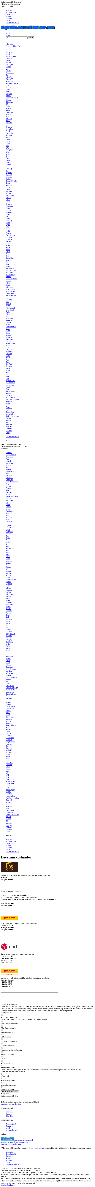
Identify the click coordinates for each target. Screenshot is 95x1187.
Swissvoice (10, 738)
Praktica (8, 613)
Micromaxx (10, 594)
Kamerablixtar (11, 725)
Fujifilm (8, 696)
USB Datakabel (11, 677)
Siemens (9, 736)
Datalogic (9, 457)
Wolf (7, 758)
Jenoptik (9, 575)
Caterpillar (9, 532)
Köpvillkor (10, 18)
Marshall (9, 453)
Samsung (9, 619)
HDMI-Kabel (11, 690)
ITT (7, 523)
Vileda (8, 713)
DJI (7, 503)
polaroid (9, 611)
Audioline (9, 750)
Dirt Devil (9, 763)
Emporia (9, 748)
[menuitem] (50, 10)
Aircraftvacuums (12, 482)
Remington (10, 810)
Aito (7, 550)
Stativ (8, 542)
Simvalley (9, 528)
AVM (8, 729)
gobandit (9, 665)
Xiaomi (8, 792)
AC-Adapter (10, 781)
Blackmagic (10, 667)
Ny (7, 467)
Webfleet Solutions (12, 798)
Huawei (8, 702)
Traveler (9, 632)
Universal (9, 813)
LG (7, 773)
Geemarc (9, 823)
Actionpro (9, 644)
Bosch (8, 756)
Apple (8, 802)
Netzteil (8, 507)
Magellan (9, 461)
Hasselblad (10, 657)
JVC (7, 652)
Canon (8, 557)
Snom (8, 715)
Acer (7, 544)
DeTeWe (9, 521)
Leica (8, 586)
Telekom (9, 740)
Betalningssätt (11, 12)
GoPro (8, 650)
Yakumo (9, 636)
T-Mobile (9, 827)
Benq (8, 555)
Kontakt (8, 16)
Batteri (8, 648)
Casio (8, 559)
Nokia (8, 684)
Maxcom (9, 825)
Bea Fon (9, 517)
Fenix (8, 505)
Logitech (9, 492)
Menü (8, 33)
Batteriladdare (11, 694)
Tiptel (8, 530)
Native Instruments (12, 815)
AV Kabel (9, 671)
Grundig (9, 752)
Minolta (8, 596)
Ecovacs (9, 765)
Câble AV (9, 478)
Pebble (8, 704)
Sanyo (8, 621)
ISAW (8, 646)
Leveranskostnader (12, 23)
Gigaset (8, 733)
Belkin (8, 519)
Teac (7, 788)
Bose (7, 473)
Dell (7, 777)
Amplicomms (10, 742)
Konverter (9, 480)
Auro (7, 515)
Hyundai (9, 571)
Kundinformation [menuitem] (10, 14)
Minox (8, 598)
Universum (10, 783)
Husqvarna (10, 717)
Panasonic (9, 605)
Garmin (8, 679)
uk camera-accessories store (11, 1104)
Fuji (7, 565)
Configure (10, 1185)
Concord (9, 561)
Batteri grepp (10, 790)
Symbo (8, 486)
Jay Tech (9, 573)
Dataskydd (9, 14)
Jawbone (9, 698)
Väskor (8, 817)
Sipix (7, 625)
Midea (8, 767)
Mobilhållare (10, 796)
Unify (8, 831)
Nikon (8, 600)
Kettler (8, 538)
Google (8, 465)
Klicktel (8, 498)
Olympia (9, 525)
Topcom (9, 829)
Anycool (9, 513)
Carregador (10, 692)
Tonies (8, 540)
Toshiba (8, 629)
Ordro (8, 661)
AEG (8, 727)
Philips (8, 609)
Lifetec (8, 588)
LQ (7, 804)
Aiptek (8, 659)
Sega (7, 808)
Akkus (8, 509)
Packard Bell (10, 779)
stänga (8, 441)
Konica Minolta (11, 580)
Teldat (8, 754)
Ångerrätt (9, 10)
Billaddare (9, 501)
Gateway (9, 567)
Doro (7, 746)
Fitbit (7, 700)
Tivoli (8, 785)
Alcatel (8, 819)
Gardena (9, 719)
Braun (8, 723)
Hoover (8, 494)
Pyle (7, 484)
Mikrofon (9, 476)
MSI (7, 775)
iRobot (8, 711)
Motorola (9, 744)
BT (7, 821)
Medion (8, 592)
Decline (4, 1185)
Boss (7, 536)
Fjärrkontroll (10, 706)
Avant (8, 553)
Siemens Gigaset (12, 496)
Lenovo (8, 721)
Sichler (8, 769)
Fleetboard (9, 511)
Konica (8, 582)
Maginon (9, 590)
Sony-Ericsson (11, 455)
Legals (8, 20)
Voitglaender (10, 634)
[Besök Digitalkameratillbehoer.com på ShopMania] (7, 1140)
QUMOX (9, 642)
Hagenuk (9, 800)
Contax (8, 563)
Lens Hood (10, 709)
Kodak (8, 577)
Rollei (8, 617)
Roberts (8, 490)
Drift (7, 654)
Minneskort (10, 686)
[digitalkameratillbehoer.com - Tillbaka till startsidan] (28, 29)
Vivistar (8, 675)
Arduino (9, 534)
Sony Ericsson (11, 669)
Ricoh (8, 615)
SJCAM (9, 640)
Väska (8, 681)
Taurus (8, 488)
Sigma (8, 623)
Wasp (8, 459)
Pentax (8, 607)
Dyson (8, 761)
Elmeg (8, 731)
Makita (8, 469)
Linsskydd (9, 463)
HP (7, 569)
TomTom (9, 794)
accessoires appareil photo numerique (14, 1142)
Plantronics (10, 471)
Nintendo (9, 806)
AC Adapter (10, 673)
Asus (7, 771)
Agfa (7, 546)
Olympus (9, 602)
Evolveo (9, 638)
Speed (8, 663)
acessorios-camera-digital (23, 1140)
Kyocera (9, 584)
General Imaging (12, 688)
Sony (7, 627)
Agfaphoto (9, 548)
